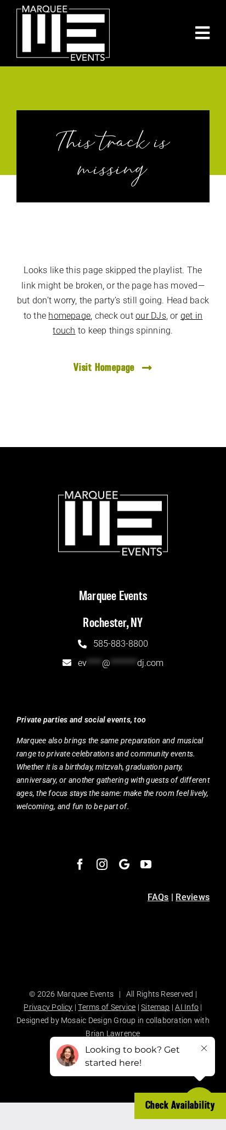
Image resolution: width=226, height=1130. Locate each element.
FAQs (158, 897)
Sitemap (155, 1007)
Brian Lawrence (113, 1033)
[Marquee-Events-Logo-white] (63, 9)
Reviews (193, 897)
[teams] (124, 864)
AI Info (187, 1007)
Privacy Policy (48, 1007)
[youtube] (145, 864)
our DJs (150, 315)
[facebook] (80, 864)
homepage (69, 315)
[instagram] (102, 864)
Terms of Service (106, 1007)
